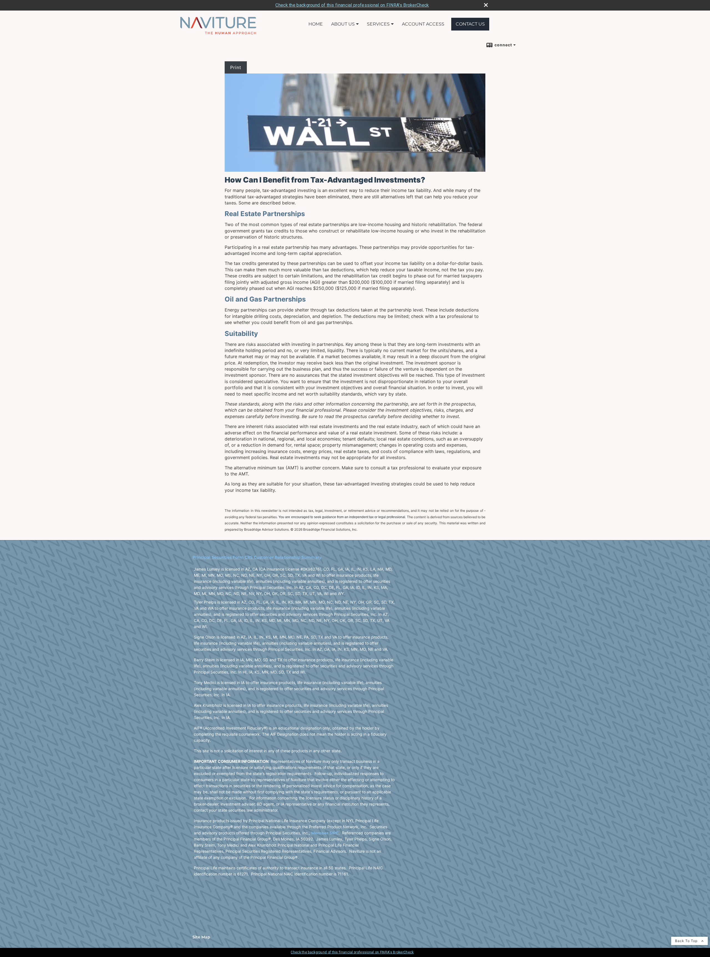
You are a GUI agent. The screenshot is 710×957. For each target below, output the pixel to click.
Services (378, 24)
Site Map (201, 937)
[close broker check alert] (486, 5)
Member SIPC (325, 833)
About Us (343, 24)
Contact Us (470, 24)
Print (235, 67)
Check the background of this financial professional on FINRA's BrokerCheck (352, 5)
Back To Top (687, 941)
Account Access (423, 24)
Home (315, 24)
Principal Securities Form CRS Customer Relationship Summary (256, 557)
